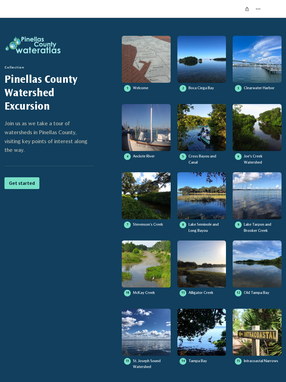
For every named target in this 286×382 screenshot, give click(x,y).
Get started (22, 183)
